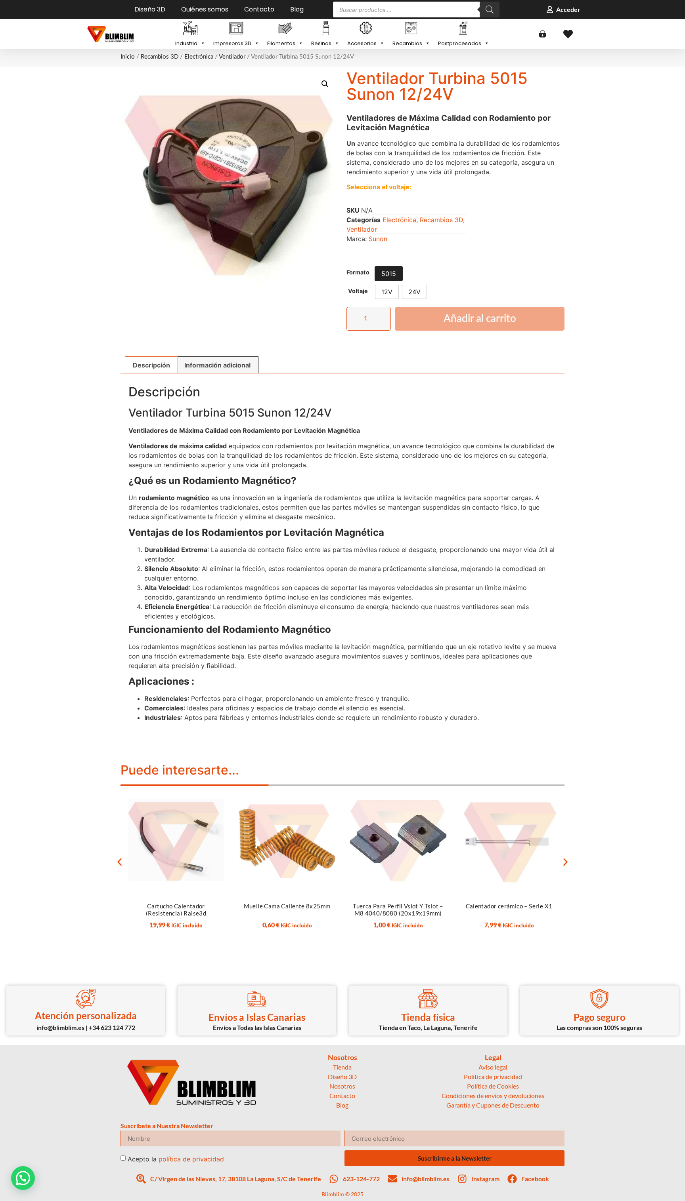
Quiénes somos (204, 9)
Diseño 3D (149, 9)
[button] (325, 84)
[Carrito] (542, 34)
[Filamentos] (285, 29)
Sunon (378, 239)
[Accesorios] (365, 29)
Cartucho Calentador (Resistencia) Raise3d (176, 909)
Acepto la (176, 1159)
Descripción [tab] (151, 365)
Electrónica (198, 57)
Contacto (259, 9)
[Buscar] (489, 9)
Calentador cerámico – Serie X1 (509, 906)
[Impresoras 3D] (236, 29)
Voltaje (358, 291)
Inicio (128, 57)
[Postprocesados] (463, 29)
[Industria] (190, 29)
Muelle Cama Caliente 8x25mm (287, 906)
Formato (357, 272)
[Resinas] (325, 29)
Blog (297, 9)
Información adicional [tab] (217, 365)
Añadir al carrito (480, 319)
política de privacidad (191, 1159)
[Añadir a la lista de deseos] (216, 797)
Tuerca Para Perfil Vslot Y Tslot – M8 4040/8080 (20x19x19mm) (398, 909)
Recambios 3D (159, 57)
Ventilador (232, 57)
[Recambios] (411, 29)
